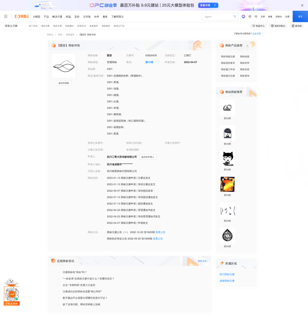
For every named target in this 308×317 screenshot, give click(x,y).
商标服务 (70, 34)
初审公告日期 (133, 142)
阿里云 (50, 34)
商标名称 (93, 55)
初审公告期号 (95, 142)
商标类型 (93, 62)
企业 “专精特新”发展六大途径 (79, 285)
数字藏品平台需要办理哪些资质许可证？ (85, 297)
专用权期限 (132, 149)
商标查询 (244, 75)
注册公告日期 (95, 149)
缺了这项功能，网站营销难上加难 (81, 304)
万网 (60, 34)
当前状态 (170, 55)
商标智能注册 (228, 56)
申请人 (91, 156)
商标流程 (93, 177)
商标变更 (244, 69)
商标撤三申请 (228, 69)
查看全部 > (203, 260)
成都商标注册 (227, 280)
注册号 (130, 55)
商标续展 (244, 56)
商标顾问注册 (228, 75)
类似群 (91, 69)
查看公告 (160, 232)
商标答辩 (244, 62)
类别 (128, 62)
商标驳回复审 (228, 62)
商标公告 (93, 232)
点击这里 (256, 33)
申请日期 (170, 62)
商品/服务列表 (95, 75)
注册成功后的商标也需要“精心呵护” (82, 291)
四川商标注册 (227, 274)
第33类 (149, 62)
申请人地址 (94, 164)
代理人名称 (94, 171)
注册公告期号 (172, 142)
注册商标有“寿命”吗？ (75, 272)
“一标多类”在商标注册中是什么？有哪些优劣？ (88, 278)
